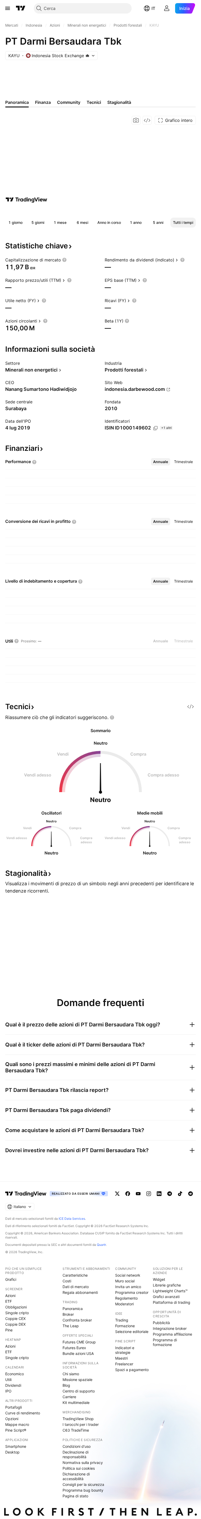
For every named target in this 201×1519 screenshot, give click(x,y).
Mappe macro (17, 1424)
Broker (68, 1314)
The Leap (71, 1326)
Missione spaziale (77, 1379)
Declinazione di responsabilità (75, 1454)
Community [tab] (68, 102)
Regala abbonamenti (80, 1292)
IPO (8, 1391)
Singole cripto (17, 1313)
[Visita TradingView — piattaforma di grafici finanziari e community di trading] (26, 199)
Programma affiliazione (172, 1334)
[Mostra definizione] (64, 260)
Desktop (12, 1452)
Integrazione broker (170, 1328)
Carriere (69, 1397)
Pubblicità (161, 1322)
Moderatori (124, 1304)
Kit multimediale (76, 1402)
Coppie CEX (15, 1318)
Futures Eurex (74, 1347)
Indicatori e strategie (124, 1350)
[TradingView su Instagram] (148, 1193)
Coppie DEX (15, 1324)
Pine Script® (15, 1430)
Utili (8, 1379)
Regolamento (126, 1298)
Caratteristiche (75, 1275)
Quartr (101, 1245)
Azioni (10, 1295)
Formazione (125, 1326)
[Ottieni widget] (147, 120)
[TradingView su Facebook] (127, 1193)
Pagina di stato (75, 1496)
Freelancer (124, 1364)
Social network (127, 1275)
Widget (159, 1279)
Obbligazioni (16, 1307)
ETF (8, 1301)
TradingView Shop (78, 1418)
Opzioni (11, 1418)
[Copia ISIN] (155, 428)
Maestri (121, 1358)
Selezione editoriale (131, 1331)
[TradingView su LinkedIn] (159, 1193)
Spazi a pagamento (132, 1369)
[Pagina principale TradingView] (20, 8)
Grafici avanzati (166, 1296)
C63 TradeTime (76, 1430)
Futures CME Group (79, 1342)
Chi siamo (71, 1374)
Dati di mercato (76, 1286)
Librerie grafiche (167, 1285)
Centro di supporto (79, 1391)
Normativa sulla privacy (83, 1462)
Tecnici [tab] (94, 102)
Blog (66, 1385)
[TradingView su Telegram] (169, 1193)
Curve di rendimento (22, 1413)
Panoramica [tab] (17, 102)
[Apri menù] (7, 8)
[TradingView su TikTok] (180, 1193)
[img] (87, 55)
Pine (9, 1330)
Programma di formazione (165, 1342)
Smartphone (15, 1446)
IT (153, 8)
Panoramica (73, 1308)
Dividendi (13, 1385)
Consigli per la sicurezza (83, 1484)
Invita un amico (128, 1286)
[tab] (160, 461)
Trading (121, 1320)
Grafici (10, 1279)
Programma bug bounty (83, 1490)
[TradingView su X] (117, 1193)
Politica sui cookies (79, 1468)
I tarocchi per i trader (81, 1424)
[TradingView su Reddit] (190, 1193)
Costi (67, 1281)
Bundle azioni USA (78, 1353)
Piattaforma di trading (171, 1302)
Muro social (125, 1281)
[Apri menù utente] (166, 8)
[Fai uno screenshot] (136, 120)
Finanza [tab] (43, 102)
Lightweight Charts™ (170, 1291)
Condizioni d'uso (77, 1446)
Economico (14, 1374)
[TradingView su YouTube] (138, 1193)
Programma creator (131, 1292)
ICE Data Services (72, 1219)
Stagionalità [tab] (119, 102)
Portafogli (13, 1407)
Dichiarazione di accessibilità (76, 1476)
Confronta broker (77, 1320)
